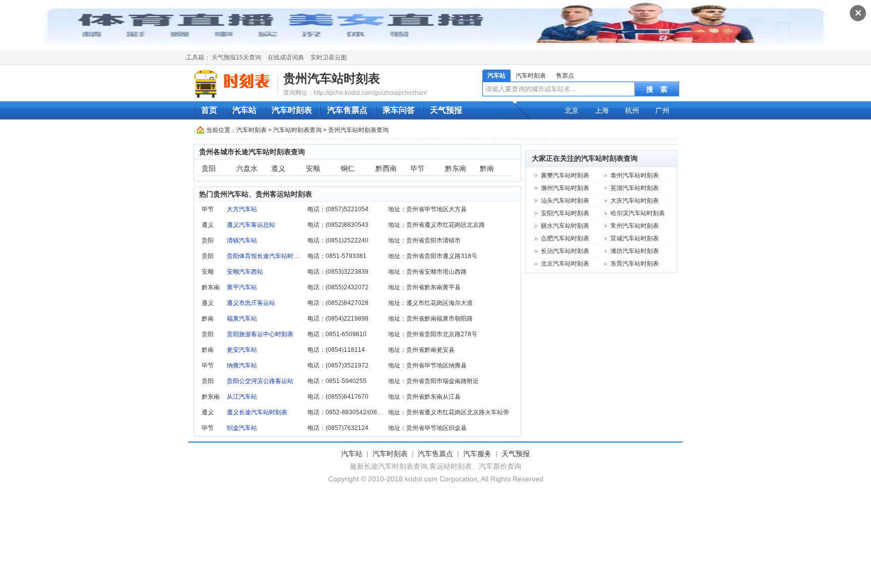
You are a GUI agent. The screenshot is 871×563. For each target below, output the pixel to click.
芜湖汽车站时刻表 (634, 188)
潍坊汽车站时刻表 (634, 251)
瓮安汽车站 (242, 349)
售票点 (565, 75)
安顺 (313, 168)
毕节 (417, 168)
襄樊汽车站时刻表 (565, 175)
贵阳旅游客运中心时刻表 (260, 334)
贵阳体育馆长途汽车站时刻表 (266, 256)
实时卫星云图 (328, 57)
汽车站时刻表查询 (297, 130)
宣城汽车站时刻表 (634, 238)
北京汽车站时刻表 (565, 263)
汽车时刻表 (531, 75)
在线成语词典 (286, 57)
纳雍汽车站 (242, 365)
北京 (572, 110)
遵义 (278, 168)
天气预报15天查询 (236, 57)
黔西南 (386, 168)
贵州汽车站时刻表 (331, 78)
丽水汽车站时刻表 (565, 225)
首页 (209, 110)
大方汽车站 (242, 209)
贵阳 (209, 168)
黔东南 (455, 168)
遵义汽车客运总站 (251, 224)
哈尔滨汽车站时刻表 (637, 213)
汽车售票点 (347, 110)
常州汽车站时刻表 (634, 225)
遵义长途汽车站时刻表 (257, 412)
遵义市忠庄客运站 (251, 302)
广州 (662, 110)
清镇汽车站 (242, 240)
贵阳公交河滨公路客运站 (260, 381)
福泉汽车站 (242, 318)
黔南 (487, 168)
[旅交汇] (233, 83)
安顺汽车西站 (245, 271)
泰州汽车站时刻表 (634, 175)
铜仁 (348, 168)
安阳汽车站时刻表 (565, 213)
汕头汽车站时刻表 (565, 200)
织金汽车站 (242, 427)
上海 (602, 110)
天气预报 (446, 110)
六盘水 (247, 168)
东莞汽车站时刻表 (634, 263)
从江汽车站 (242, 396)
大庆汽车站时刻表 (634, 200)
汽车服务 (477, 454)
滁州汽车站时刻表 (565, 188)
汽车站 (496, 75)
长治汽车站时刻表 (565, 251)
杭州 (632, 110)
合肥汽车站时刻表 (565, 238)
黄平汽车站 (242, 287)
